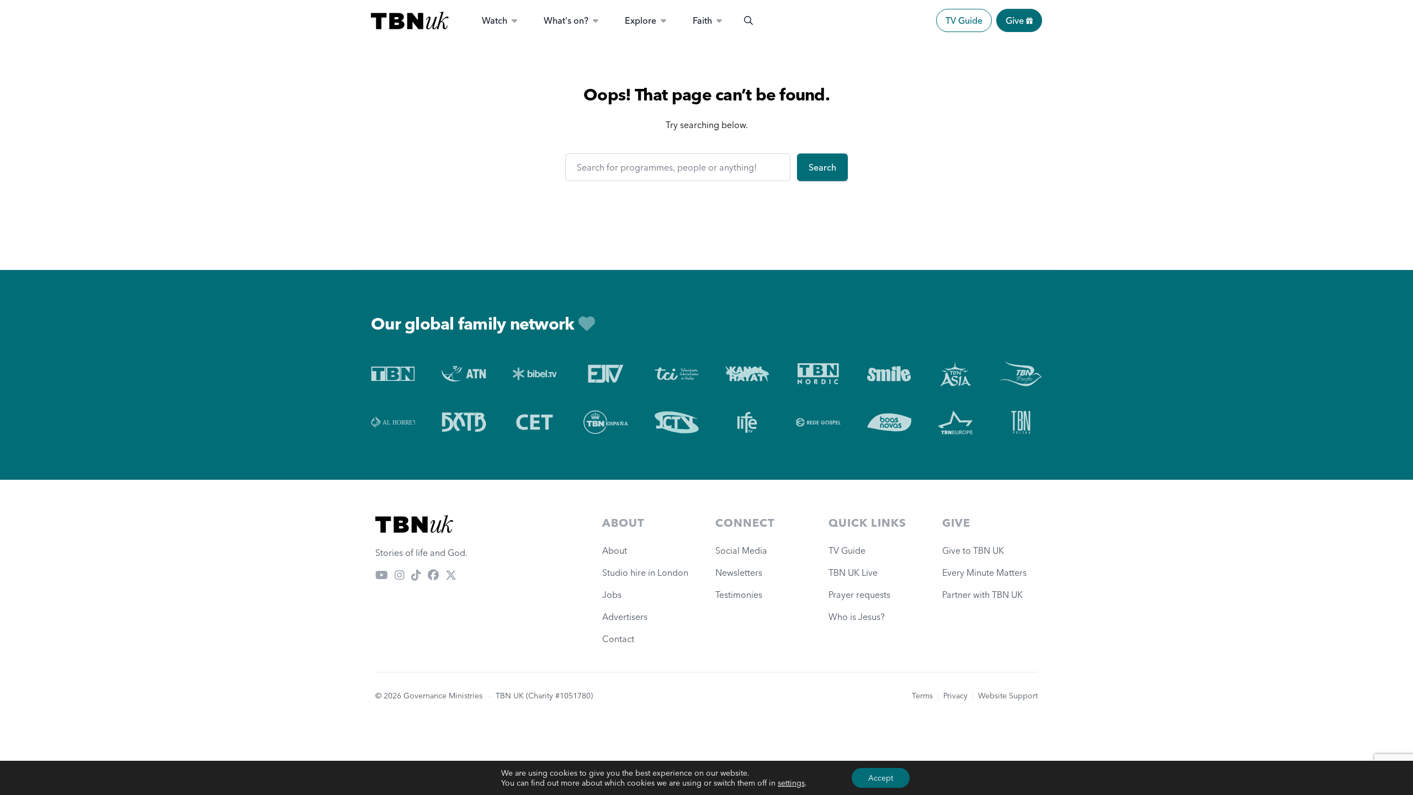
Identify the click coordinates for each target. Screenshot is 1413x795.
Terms (922, 696)
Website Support (1008, 696)
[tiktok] (416, 574)
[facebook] (433, 574)
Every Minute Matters (984, 572)
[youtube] (381, 574)
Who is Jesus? (858, 616)
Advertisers (624, 616)
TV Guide (963, 20)
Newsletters (738, 572)
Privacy (955, 696)
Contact (618, 638)
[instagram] (400, 574)
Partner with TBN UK (982, 594)
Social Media (741, 550)
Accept (880, 778)
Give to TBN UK (973, 550)
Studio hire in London (645, 572)
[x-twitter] (450, 574)
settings (791, 783)
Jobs (611, 594)
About (614, 550)
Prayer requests (859, 594)
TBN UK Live (853, 572)
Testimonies (738, 594)
